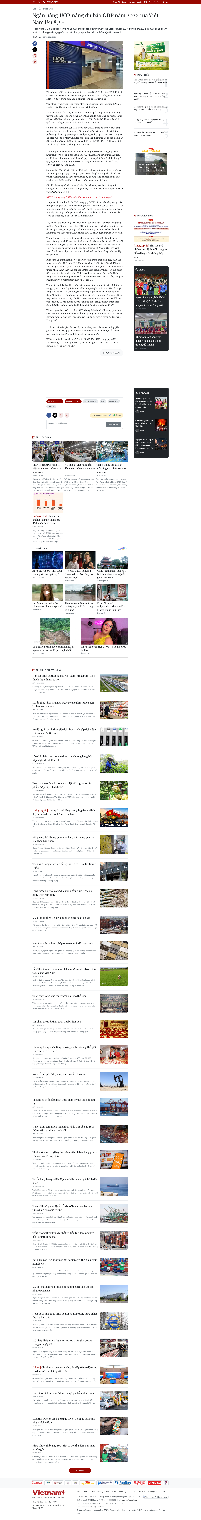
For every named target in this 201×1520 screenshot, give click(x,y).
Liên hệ (162, 1491)
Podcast (144, 393)
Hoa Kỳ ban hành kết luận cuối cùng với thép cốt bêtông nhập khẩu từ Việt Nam (150, 81)
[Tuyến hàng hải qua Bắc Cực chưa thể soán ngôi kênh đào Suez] (114, 1186)
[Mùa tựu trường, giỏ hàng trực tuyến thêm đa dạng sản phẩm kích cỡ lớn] (114, 1426)
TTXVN (132, 1491)
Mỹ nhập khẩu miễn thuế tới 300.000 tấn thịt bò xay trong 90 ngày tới (62, 1342)
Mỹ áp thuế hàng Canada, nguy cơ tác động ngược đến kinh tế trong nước (63, 704)
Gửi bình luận (113, 425)
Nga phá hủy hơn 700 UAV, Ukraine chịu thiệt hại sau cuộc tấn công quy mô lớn (144, 443)
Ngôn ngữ (123, 1491)
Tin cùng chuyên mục (48, 670)
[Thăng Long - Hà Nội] (157, 2)
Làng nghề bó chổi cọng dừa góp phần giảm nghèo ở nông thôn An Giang (62, 892)
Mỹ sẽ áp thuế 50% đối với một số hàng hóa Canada (61, 917)
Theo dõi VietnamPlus (100, 415)
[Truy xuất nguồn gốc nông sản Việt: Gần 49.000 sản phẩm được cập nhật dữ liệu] (114, 790)
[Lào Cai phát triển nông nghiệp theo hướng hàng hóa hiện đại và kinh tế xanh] (114, 763)
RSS (107, 1491)
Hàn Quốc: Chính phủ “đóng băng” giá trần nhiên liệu (63, 1393)
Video (142, 269)
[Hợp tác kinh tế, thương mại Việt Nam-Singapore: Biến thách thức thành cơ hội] (114, 683)
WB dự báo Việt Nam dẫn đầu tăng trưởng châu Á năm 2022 (79, 468)
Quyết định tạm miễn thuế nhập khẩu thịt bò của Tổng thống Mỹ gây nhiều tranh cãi (63, 1128)
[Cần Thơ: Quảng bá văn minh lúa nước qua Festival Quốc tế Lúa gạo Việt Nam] (114, 976)
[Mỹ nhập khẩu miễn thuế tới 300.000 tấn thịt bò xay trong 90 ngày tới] (114, 1348)
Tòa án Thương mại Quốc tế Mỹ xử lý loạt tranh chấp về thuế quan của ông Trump (63, 1207)
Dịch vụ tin (142, 1491)
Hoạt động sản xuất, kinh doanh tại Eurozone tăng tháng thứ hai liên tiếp (64, 1315)
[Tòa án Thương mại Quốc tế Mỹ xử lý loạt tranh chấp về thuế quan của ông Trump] (114, 1213)
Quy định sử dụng (96, 1491)
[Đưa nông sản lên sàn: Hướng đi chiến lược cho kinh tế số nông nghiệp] (161, 403)
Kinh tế (36, 9)
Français (132, 2)
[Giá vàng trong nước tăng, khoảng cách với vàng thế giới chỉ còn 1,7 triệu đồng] (114, 1054)
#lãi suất (51, 406)
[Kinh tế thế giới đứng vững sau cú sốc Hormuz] (114, 1081)
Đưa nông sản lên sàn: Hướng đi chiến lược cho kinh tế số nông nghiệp (143, 402)
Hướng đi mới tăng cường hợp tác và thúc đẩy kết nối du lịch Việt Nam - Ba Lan (63, 812)
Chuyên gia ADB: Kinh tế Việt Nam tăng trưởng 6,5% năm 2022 (46, 468)
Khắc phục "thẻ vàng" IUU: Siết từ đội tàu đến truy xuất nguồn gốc (63, 1447)
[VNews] (166, 1482)
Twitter (34, 49)
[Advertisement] (84, 374)
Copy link (34, 61)
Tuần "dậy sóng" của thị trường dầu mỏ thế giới (59, 996)
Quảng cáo (152, 1491)
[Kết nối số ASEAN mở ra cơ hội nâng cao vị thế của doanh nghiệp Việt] (114, 1267)
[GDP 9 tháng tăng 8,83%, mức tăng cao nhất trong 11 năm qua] (112, 451)
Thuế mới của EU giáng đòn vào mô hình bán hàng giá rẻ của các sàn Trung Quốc (64, 1154)
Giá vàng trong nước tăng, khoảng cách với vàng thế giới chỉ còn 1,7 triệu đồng (64, 1049)
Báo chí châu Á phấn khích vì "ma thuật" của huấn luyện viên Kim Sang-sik (150, 301)
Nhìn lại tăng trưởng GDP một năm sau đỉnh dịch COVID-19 (47, 519)
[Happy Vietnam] (88, 1482)
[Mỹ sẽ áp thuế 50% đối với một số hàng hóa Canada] (114, 925)
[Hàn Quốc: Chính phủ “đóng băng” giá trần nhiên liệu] (114, 1400)
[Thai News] (75, 1482)
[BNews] (48, 1482)
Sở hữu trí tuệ (82, 1491)
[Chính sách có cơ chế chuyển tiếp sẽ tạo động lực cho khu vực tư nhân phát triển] (114, 1374)
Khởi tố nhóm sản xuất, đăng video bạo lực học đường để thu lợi (148, 340)
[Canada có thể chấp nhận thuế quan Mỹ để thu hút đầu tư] (114, 1107)
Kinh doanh (48, 9)
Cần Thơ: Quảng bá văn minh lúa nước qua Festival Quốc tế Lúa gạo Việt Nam (64, 970)
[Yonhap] (104, 1482)
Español (139, 2)
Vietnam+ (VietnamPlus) (51, 2)
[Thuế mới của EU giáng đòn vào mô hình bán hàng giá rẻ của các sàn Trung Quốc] (114, 1159)
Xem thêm (80, 1470)
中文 (145, 2)
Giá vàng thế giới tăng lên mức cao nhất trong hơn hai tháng (150, 133)
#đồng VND (113, 401)
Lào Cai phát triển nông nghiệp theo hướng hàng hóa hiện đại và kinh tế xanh (62, 758)
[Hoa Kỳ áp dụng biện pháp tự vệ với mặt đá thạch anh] (114, 950)
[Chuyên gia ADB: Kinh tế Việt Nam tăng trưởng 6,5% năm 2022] (48, 451)
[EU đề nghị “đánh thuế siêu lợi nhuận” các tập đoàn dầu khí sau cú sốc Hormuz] (114, 737)
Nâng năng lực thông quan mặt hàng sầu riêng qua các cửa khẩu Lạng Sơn (63, 839)
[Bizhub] (58, 1482)
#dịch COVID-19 (90, 401)
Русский (152, 2)
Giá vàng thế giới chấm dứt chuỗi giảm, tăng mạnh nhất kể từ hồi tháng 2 (150, 108)
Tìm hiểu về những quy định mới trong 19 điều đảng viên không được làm (150, 251)
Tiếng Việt (116, 2)
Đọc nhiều (143, 74)
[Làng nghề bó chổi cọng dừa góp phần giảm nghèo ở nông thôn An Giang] (114, 898)
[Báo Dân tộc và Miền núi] (35, 1482)
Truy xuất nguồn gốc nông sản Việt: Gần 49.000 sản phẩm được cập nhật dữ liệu (61, 785)
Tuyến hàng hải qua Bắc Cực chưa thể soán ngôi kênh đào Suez (64, 1181)
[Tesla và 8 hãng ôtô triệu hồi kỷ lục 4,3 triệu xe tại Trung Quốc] (114, 871)
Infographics (145, 215)
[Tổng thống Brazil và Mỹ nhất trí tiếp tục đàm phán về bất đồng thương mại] (114, 1240)
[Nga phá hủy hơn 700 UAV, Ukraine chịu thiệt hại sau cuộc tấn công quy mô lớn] (161, 444)
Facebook (34, 43)
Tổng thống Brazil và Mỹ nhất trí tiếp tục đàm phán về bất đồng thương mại (63, 1234)
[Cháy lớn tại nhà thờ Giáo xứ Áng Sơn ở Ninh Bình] (161, 425)
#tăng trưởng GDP (55, 401)
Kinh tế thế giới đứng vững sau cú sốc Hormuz (58, 1074)
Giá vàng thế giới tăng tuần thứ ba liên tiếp (56, 1021)
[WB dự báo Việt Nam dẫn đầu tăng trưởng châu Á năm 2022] (80, 451)
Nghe (142, 411)
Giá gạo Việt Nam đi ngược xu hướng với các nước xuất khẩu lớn (150, 120)
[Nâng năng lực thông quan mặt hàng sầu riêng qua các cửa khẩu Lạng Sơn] (114, 844)
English (124, 2)
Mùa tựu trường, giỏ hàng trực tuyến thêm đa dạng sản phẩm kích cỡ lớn (63, 1420)
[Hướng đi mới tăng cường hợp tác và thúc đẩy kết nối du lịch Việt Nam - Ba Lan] (114, 817)
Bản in (34, 55)
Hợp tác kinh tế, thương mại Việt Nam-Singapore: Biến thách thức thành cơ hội (63, 677)
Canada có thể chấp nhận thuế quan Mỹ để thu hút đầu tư (63, 1101)
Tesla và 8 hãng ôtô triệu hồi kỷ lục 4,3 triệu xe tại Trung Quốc (64, 865)
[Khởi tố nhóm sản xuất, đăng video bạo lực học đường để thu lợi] (151, 323)
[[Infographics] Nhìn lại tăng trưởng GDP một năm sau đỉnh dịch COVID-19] (48, 502)
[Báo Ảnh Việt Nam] (154, 1482)
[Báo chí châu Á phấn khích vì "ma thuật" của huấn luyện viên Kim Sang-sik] (151, 284)
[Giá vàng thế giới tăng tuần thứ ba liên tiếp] (114, 1029)
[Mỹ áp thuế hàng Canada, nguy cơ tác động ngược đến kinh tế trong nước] (114, 710)
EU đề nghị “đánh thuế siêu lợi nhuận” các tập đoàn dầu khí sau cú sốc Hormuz (64, 731)
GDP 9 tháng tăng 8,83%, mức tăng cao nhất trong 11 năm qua (111, 468)
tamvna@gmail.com (129, 1500)
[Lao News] (68, 1482)
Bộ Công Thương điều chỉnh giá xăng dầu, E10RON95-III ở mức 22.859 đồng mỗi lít (149, 96)
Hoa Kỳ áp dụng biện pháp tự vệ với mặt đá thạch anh (62, 943)
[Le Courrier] (139, 1482)
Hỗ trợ (114, 1491)
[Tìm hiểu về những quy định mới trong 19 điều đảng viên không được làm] (151, 230)
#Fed (103, 401)
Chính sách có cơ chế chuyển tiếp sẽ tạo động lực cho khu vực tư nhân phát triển (64, 1369)
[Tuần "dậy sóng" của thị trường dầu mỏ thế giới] (114, 1003)
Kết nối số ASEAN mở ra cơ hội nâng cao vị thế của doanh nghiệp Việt (64, 1261)
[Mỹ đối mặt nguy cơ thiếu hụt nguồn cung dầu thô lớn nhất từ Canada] (114, 1294)
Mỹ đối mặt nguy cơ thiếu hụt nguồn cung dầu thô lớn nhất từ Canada (63, 1288)
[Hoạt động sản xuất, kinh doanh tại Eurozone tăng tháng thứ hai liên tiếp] (114, 1321)
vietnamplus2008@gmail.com (93, 1507)
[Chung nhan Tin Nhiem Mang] (156, 1496)
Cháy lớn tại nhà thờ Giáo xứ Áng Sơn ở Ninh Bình (144, 423)
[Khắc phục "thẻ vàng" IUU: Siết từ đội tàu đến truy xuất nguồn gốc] (114, 1453)
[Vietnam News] (123, 1482)
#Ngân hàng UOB (73, 401)
